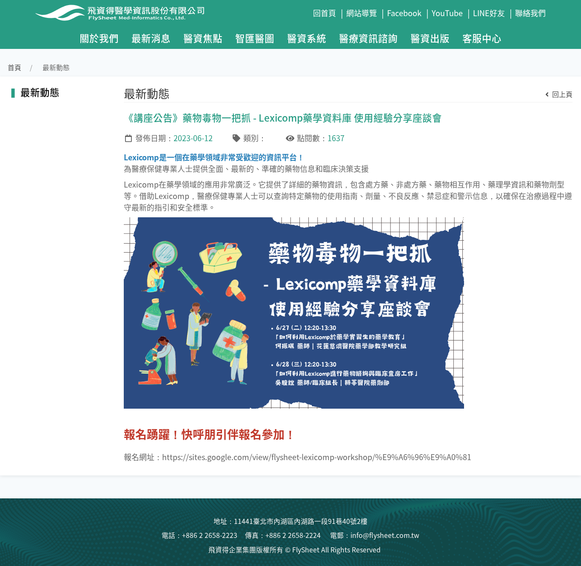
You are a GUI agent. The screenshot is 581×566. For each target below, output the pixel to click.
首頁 (14, 67)
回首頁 (324, 12)
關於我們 (99, 38)
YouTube (447, 12)
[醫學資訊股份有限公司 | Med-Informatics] (171, 12)
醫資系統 (306, 38)
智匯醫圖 (254, 38)
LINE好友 (489, 12)
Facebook (404, 12)
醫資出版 (430, 38)
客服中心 (481, 38)
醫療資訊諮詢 (368, 38)
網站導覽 (361, 12)
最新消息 (151, 38)
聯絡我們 (530, 12)
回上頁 (561, 94)
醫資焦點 (202, 38)
